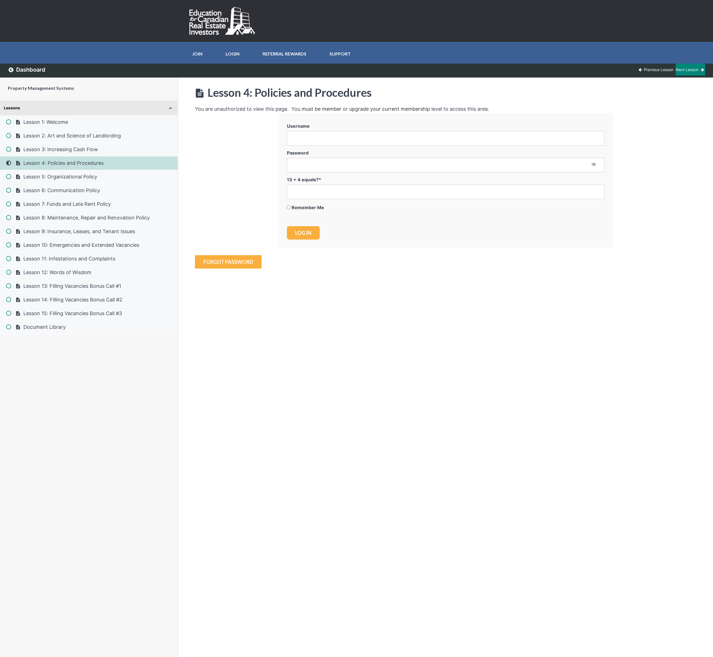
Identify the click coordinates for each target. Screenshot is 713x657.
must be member (321, 109)
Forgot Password (228, 262)
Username (298, 126)
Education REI (224, 21)
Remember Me (307, 207)
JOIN (197, 53)
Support (340, 53)
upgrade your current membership (389, 109)
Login (233, 53)
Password (298, 153)
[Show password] (593, 164)
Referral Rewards (284, 53)
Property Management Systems (41, 88)
